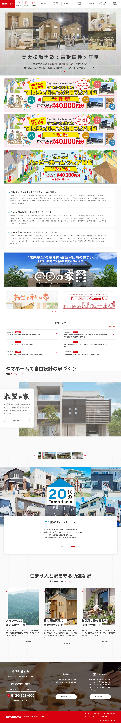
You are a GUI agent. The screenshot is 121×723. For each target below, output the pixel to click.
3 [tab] (61, 71)
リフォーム (67, 4)
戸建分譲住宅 (55, 3)
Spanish (104, 716)
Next (84, 455)
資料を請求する (66, 697)
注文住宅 (43, 4)
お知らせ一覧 (111, 326)
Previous (36, 455)
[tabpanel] (32, 298)
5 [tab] (63, 311)
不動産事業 (79, 3)
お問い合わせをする (100, 697)
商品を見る (17, 425)
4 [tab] (64, 71)
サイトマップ (85, 714)
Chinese (94, 716)
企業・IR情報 (115, 3)
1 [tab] (56, 71)
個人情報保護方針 (109, 714)
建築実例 (91, 4)
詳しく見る (60, 546)
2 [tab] (59, 71)
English (83, 716)
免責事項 (97, 714)
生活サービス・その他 (103, 3)
